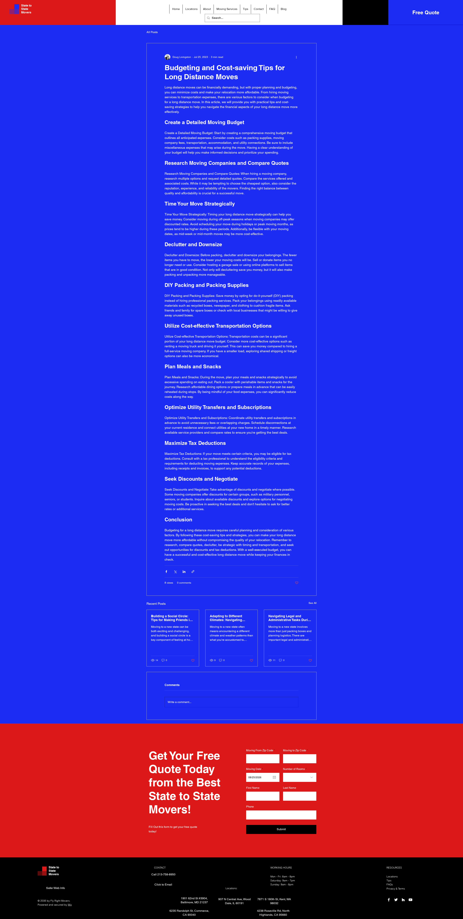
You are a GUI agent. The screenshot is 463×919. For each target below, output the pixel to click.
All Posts (152, 32)
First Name (252, 787)
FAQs (389, 884)
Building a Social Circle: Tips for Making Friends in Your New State (171, 618)
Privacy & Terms (395, 888)
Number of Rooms (294, 769)
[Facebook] (388, 899)
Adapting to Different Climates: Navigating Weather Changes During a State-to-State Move (230, 618)
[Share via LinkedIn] (184, 571)
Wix (70, 904)
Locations (392, 876)
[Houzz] (403, 899)
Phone (250, 806)
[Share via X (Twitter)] (175, 571)
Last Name (289, 787)
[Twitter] (396, 899)
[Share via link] (193, 571)
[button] (191, 9)
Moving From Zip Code (259, 750)
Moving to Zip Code (294, 750)
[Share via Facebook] (166, 571)
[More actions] (296, 57)
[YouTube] (410, 899)
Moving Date (255, 769)
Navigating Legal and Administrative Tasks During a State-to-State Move (290, 618)
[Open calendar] (274, 777)
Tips (388, 880)
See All (313, 603)
